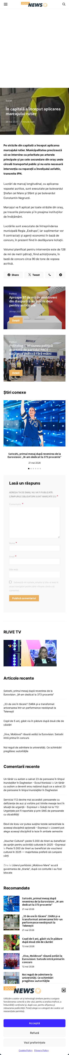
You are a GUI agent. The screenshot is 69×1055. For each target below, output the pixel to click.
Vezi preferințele (34, 1042)
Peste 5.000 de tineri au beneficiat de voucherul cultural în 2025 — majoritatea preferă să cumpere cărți (33, 852)
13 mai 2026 (28, 946)
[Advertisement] (34, 51)
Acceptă (34, 1023)
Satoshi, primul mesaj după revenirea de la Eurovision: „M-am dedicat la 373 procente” (34, 455)
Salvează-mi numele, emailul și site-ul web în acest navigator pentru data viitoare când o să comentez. (33, 586)
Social (9, 100)
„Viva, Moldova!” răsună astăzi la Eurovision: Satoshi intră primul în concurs (43, 959)
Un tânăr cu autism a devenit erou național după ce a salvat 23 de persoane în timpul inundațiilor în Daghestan (34, 786)
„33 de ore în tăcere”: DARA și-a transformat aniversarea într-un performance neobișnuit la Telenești (30, 708)
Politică (13, 293)
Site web (13, 569)
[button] (63, 990)
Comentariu (15, 504)
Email (12, 556)
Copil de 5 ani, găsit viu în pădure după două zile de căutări (42, 940)
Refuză (34, 1033)
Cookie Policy (26, 1050)
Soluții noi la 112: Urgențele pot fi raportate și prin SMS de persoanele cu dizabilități (34, 810)
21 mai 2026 (34, 462)
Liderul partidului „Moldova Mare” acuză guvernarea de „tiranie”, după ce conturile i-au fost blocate (33, 869)
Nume (13, 543)
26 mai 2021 (12, 121)
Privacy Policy (41, 1050)
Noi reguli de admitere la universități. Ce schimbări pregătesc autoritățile (37, 978)
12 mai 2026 (28, 966)
